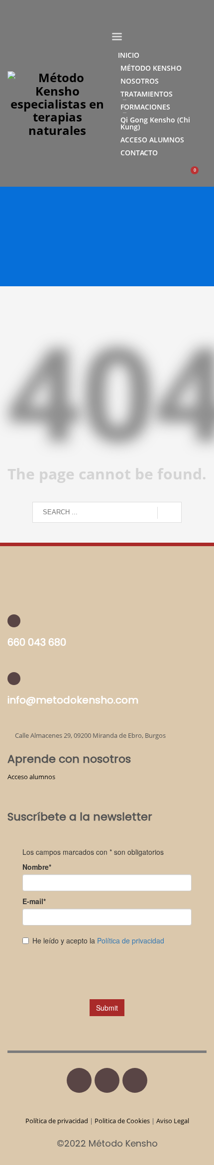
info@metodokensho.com (72, 700)
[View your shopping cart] (199, 175)
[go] (169, 512)
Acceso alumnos (31, 776)
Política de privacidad (57, 1120)
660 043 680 (36, 642)
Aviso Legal (172, 1120)
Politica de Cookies (122, 1120)
